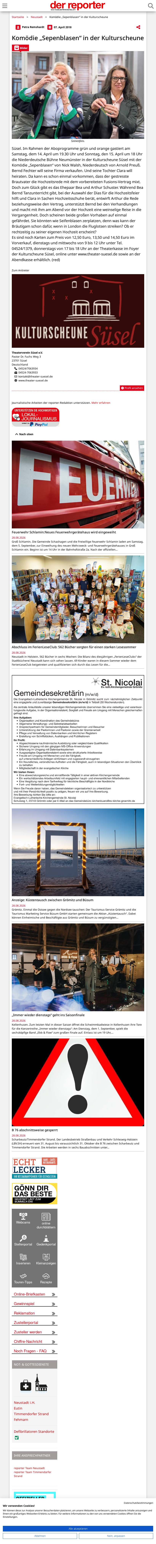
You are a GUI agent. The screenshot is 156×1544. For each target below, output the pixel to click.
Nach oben (25, 434)
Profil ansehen (133, 388)
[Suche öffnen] (151, 5)
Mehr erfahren (101, 402)
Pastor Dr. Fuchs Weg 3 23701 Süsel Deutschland (26, 360)
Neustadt (37, 17)
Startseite (18, 17)
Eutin (18, 1408)
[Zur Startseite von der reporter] (77, 5)
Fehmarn (21, 1419)
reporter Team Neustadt (29, 1468)
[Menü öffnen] (5, 5)
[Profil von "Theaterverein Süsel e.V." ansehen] (78, 332)
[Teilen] (138, 27)
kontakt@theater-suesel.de (35, 376)
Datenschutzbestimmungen (138, 1502)
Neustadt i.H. (24, 1402)
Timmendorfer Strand (31, 1414)
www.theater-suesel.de (33, 380)
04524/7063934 (28, 368)
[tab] (20, 47)
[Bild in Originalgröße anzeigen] (78, 95)
